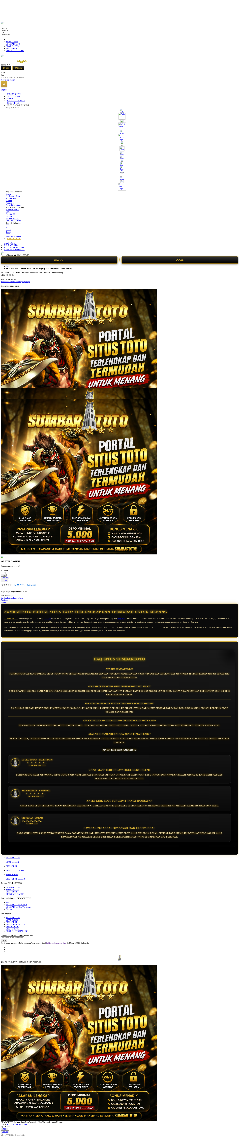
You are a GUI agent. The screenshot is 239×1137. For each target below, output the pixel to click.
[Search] (4, 84)
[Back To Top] (2, 1133)
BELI (4, 575)
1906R (8, 232)
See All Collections (13, 205)
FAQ (8, 902)
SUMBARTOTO (13, 44)
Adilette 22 (10, 214)
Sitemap (9, 909)
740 (7, 227)
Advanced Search (8, 80)
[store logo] (21, 65)
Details (3, 602)
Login (6, 68)
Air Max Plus (11, 198)
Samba (8, 212)
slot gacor (121, 618)
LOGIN (180, 259)
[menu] (119, 166)
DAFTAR (59, 259)
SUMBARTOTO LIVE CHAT (18, 907)
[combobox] (12, 77)
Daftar (18, 68)
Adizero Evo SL (12, 218)
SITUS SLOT (11, 48)
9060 (8, 234)
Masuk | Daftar (12, 42)
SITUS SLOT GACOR (15, 879)
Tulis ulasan (31, 585)
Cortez (8, 194)
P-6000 (9, 201)
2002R (8, 230)
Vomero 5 (10, 203)
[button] (6, 393)
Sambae (9, 216)
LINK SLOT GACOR (15, 51)
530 (7, 225)
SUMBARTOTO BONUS (16, 905)
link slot (47, 618)
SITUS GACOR (12, 929)
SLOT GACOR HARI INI (17, 931)
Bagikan (4, 600)
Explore (4, 90)
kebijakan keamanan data (56, 943)
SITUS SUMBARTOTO (14, 247)
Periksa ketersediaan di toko (12, 598)
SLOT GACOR (12, 46)
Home (8, 266)
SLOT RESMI (12, 875)
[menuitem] (14, 94)
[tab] (119, 90)
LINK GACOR (12, 927)
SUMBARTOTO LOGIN (14, 250)
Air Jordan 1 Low (13, 196)
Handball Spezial (12, 210)
